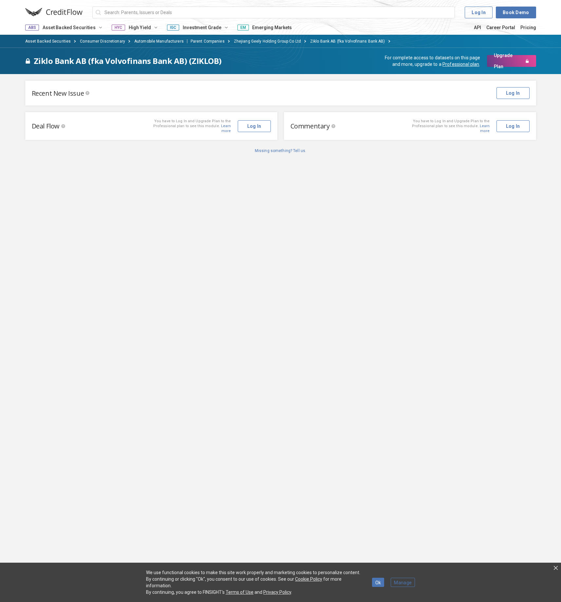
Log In (479, 12)
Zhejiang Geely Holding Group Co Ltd (267, 41)
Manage (403, 582)
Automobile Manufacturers (159, 41)
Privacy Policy (277, 592)
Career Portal (500, 27)
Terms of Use (239, 592)
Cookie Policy (308, 579)
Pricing (528, 27)
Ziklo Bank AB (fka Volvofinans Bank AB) (347, 41)
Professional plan (460, 64)
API (477, 27)
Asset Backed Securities (48, 41)
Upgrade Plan (503, 61)
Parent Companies (208, 41)
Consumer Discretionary (102, 41)
